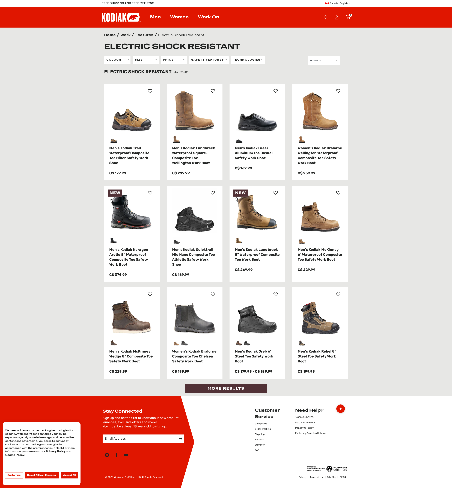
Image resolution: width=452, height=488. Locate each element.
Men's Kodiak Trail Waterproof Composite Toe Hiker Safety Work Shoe (129, 156)
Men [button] (155, 17)
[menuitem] (156, 17)
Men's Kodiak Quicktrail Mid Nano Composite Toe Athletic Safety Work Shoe (193, 257)
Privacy (303, 477)
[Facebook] (116, 455)
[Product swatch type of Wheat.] (303, 139)
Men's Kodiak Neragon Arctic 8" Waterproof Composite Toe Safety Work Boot (128, 257)
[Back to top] (340, 408)
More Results (226, 389)
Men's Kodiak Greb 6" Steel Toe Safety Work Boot (254, 356)
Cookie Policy (14, 455)
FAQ (257, 450)
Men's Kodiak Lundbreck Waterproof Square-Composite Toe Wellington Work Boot (193, 156)
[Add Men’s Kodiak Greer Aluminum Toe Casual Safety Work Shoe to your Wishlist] (275, 91)
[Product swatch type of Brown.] (114, 139)
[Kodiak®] (121, 17)
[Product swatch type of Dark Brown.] (114, 343)
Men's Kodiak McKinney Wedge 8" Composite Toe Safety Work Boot (131, 356)
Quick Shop (132, 125)
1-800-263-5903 (304, 417)
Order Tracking (263, 429)
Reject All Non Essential (41, 475)
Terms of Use (317, 477)
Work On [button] (208, 17)
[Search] (326, 17)
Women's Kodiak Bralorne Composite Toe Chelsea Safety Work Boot (194, 356)
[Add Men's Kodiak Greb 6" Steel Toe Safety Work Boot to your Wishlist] (275, 294)
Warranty (260, 445)
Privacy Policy (56, 451)
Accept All (69, 475)
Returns (259, 440)
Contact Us (261, 424)
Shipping (260, 434)
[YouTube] (126, 455)
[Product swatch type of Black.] (240, 139)
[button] (337, 17)
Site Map (331, 477)
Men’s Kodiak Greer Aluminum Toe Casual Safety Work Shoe (254, 153)
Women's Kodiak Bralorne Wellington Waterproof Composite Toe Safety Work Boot (320, 156)
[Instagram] (107, 455)
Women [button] (179, 17)
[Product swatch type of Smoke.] (303, 343)
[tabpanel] (226, 224)
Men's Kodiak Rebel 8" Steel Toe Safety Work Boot (317, 356)
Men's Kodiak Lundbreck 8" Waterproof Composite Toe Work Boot (257, 255)
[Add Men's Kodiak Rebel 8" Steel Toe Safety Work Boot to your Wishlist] (338, 294)
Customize (14, 475)
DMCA (343, 477)
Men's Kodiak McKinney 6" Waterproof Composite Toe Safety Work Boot (320, 255)
